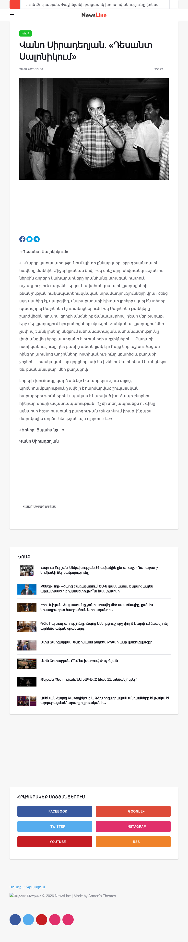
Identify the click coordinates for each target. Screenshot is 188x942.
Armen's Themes (102, 896)
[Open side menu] (12, 14)
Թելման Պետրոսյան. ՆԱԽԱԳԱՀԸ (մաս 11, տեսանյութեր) (88, 679)
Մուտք (16, 887)
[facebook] (15, 919)
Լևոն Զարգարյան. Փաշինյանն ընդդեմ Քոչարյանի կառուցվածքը (96, 642)
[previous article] (174, 4)
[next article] (165, 4)
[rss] (68, 919)
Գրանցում (35, 887)
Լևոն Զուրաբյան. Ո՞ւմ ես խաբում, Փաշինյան (79, 661)
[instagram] (54, 919)
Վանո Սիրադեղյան (39, 506)
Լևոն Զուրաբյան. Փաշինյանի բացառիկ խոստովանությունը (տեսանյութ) (98, 4)
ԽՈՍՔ (24, 557)
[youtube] (41, 919)
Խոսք (25, 33)
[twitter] (28, 919)
